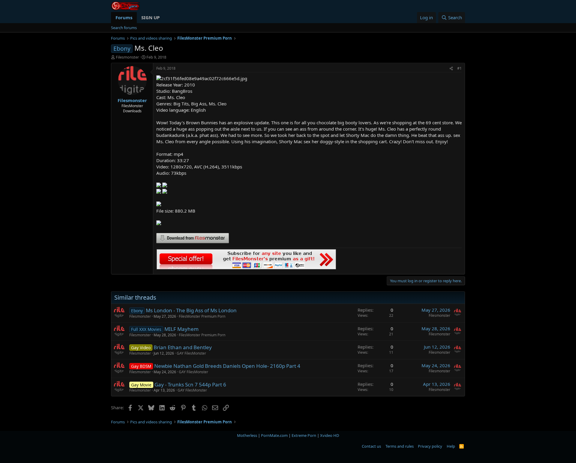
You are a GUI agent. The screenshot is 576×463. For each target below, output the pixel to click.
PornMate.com (274, 435)
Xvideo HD (329, 435)
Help (451, 446)
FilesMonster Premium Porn (202, 316)
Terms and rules (400, 446)
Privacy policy (430, 446)
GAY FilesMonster (191, 353)
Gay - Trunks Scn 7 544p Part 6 (190, 384)
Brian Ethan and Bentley (183, 347)
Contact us (371, 446)
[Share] (451, 68)
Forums (124, 17)
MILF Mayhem (181, 328)
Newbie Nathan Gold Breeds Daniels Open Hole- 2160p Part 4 (227, 365)
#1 (459, 68)
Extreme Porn (304, 435)
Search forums (124, 27)
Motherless (247, 435)
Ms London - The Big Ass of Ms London (191, 310)
